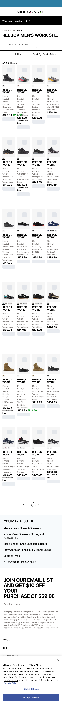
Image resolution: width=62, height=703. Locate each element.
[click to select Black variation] (3, 86)
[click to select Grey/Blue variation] (9, 448)
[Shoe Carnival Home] (30, 12)
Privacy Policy (11, 683)
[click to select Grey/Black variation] (48, 158)
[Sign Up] (55, 604)
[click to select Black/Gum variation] (3, 158)
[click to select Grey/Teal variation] (56, 231)
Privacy (54, 628)
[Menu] (4, 11)
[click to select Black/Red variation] (33, 231)
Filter (18, 54)
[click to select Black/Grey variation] (33, 158)
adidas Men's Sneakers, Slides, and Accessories (24, 536)
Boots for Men (12, 555)
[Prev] (3, 504)
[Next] (58, 504)
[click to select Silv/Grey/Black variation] (48, 86)
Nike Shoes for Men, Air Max (20, 561)
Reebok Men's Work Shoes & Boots (31, 35)
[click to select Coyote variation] (3, 376)
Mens (19, 30)
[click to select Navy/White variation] (48, 231)
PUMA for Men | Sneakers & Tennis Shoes (27, 549)
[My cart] (58, 12)
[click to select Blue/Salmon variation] (18, 86)
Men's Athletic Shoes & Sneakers (22, 528)
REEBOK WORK (8, 30)
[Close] (58, 660)
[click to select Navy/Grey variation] (3, 448)
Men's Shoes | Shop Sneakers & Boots (25, 543)
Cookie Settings (31, 689)
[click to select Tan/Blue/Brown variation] (48, 303)
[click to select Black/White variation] (18, 231)
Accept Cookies (31, 697)
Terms (46, 628)
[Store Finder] (11, 12)
